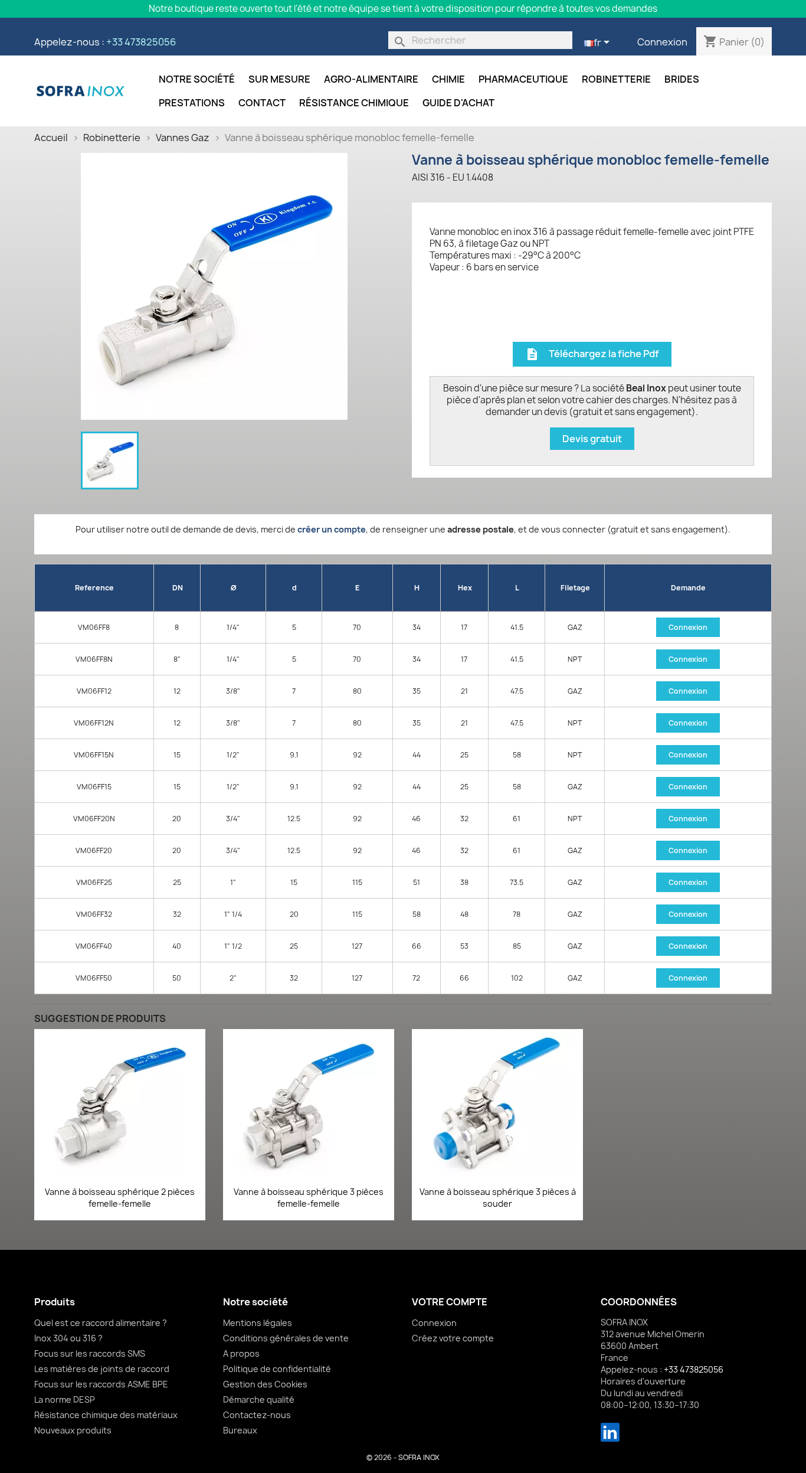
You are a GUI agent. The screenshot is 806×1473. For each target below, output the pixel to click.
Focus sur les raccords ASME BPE (101, 1384)
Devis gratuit (592, 438)
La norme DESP (64, 1399)
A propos (241, 1353)
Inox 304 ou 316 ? (68, 1338)
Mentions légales (257, 1322)
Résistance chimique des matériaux (106, 1414)
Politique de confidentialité (277, 1368)
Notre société (197, 79)
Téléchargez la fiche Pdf (592, 354)
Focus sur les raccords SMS (89, 1353)
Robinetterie (616, 79)
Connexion (662, 41)
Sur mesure (279, 79)
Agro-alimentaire (371, 79)
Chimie (448, 79)
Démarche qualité (258, 1399)
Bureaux (240, 1430)
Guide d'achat (458, 102)
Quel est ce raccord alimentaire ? (100, 1322)
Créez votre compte (453, 1338)
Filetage (575, 588)
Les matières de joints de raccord (101, 1368)
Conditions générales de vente (286, 1338)
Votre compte (449, 1301)
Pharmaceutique (523, 79)
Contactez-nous (257, 1414)
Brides (681, 79)
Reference (94, 588)
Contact (262, 102)
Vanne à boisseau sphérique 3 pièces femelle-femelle (309, 1197)
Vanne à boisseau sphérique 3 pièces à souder (498, 1197)
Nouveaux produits (73, 1430)
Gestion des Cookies (265, 1384)
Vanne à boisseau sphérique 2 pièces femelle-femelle (120, 1197)
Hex (465, 588)
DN (177, 588)
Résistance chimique (354, 102)
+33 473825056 (141, 41)
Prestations (192, 102)
